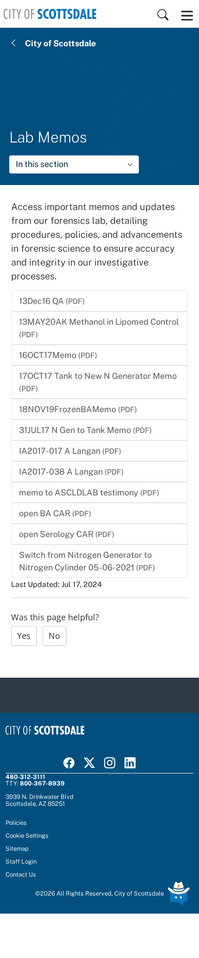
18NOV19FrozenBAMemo (78, 409)
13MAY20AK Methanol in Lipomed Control (99, 328)
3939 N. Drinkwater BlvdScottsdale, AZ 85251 (40, 800)
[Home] (50, 14)
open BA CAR (55, 513)
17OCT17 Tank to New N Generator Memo (98, 382)
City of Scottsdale (60, 43)
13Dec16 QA (52, 301)
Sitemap (17, 848)
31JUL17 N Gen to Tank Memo (85, 430)
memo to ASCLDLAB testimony (89, 492)
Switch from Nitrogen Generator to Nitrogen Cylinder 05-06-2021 (87, 561)
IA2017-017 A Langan (70, 451)
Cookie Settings (27, 835)
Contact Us (21, 874)
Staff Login (21, 861)
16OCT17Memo (58, 355)
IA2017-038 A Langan (71, 471)
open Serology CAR (66, 534)
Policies (16, 822)
